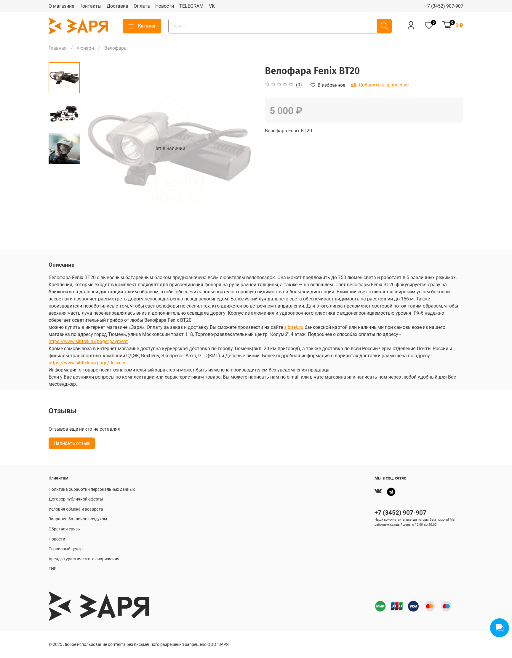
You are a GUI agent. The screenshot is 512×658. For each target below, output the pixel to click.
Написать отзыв (72, 443)
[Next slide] (244, 148)
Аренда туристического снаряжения (84, 559)
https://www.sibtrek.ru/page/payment (88, 341)
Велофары (115, 48)
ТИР (53, 568)
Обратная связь (64, 529)
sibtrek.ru (293, 327)
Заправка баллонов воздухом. (78, 519)
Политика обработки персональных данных (92, 489)
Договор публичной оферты (76, 499)
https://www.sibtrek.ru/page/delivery (87, 363)
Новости (164, 6)
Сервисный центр (66, 548)
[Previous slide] (94, 148)
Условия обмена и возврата (76, 509)
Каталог (147, 26)
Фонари (85, 48)
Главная (58, 48)
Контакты (90, 6)
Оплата (142, 6)
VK (212, 6)
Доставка (117, 6)
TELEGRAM (191, 6)
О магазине (61, 6)
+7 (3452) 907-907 (444, 6)
